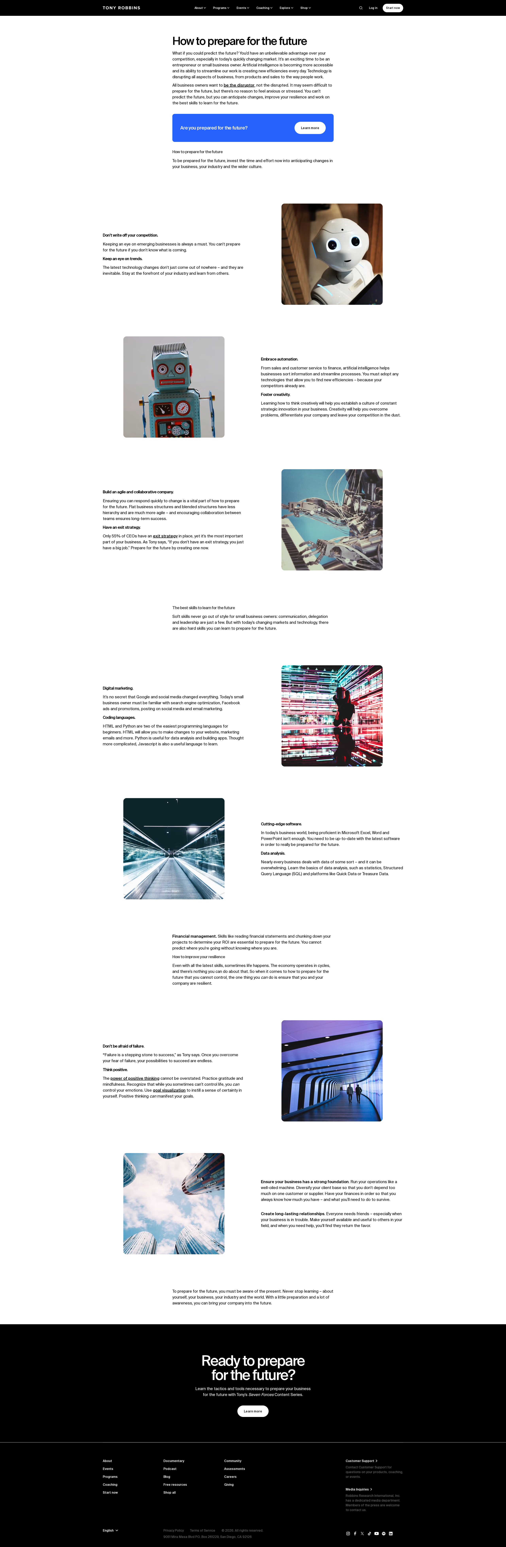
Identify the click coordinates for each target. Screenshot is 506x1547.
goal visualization (169, 1090)
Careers (230, 1476)
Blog (166, 1476)
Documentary (173, 1461)
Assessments (234, 1469)
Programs (110, 1476)
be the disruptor (239, 85)
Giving (229, 1484)
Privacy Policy (173, 1530)
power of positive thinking (135, 1078)
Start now (110, 1492)
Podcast (170, 1469)
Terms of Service (202, 1530)
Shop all (169, 1492)
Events (108, 1469)
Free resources (175, 1484)
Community (232, 1461)
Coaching (110, 1484)
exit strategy (165, 536)
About (107, 1461)
